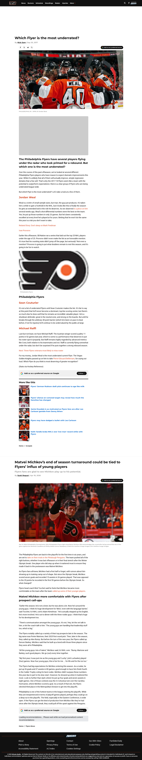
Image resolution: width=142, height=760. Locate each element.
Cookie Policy (94, 745)
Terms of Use (72, 745)
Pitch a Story (23, 745)
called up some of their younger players (68, 591)
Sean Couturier (28, 302)
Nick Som (21, 43)
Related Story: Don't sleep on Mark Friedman (37, 225)
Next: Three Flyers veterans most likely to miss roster (41, 350)
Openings (51, 741)
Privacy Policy (52, 745)
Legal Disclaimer (117, 745)
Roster (57, 3)
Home (21, 446)
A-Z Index (51, 749)
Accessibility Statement (28, 749)
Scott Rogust (23, 475)
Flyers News (30, 726)
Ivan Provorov (24, 230)
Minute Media (16, 754)
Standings (49, 3)
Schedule (39, 3)
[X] (125, 3)
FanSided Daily (116, 741)
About (21, 741)
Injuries (65, 3)
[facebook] (128, 3)
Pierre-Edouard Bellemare (64, 358)
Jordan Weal (27, 197)
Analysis (29, 446)
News (23, 3)
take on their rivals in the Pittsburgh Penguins (46, 557)
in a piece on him (80, 209)
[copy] (31, 47)
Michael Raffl (27, 328)
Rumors (31, 3)
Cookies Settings (74, 749)
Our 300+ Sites (95, 741)
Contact (70, 741)
